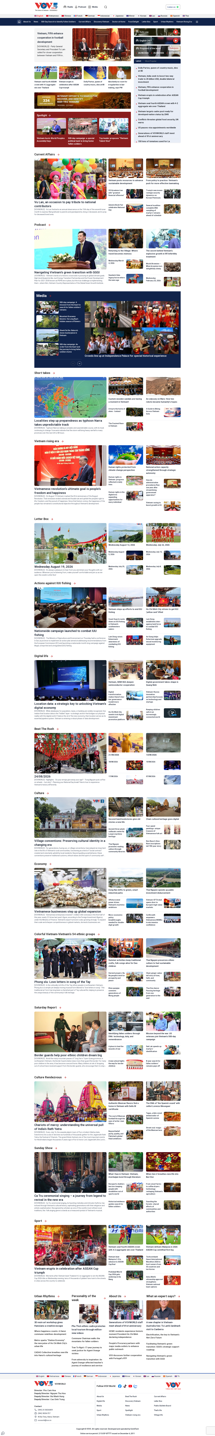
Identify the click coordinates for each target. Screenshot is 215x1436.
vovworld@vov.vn (44, 1420)
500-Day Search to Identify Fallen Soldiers (58, 22)
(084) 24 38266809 (45, 1410)
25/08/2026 (158, 53)
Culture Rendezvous (48, 1077)
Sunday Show (43, 1148)
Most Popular (151, 61)
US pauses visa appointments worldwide (157, 127)
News (36, 22)
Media (95, 7)
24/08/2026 (174, 53)
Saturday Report (45, 1007)
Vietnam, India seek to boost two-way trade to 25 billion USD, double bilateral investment (156, 79)
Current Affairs (85, 22)
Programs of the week (150, 48)
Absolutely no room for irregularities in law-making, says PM (68, 85)
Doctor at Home (118, 22)
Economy (40, 864)
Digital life (41, 656)
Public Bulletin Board (162, 1406)
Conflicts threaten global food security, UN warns (158, 121)
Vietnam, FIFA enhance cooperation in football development (156, 88)
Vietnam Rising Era (184, 22)
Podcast (82, 7)
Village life (158, 1415)
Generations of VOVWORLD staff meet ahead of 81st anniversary (119, 85)
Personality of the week (84, 1298)
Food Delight (133, 22)
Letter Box (146, 22)
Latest (138, 61)
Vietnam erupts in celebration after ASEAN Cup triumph (158, 96)
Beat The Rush (44, 729)
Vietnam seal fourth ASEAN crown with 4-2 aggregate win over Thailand (158, 105)
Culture (39, 793)
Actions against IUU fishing (52, 583)
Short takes (42, 373)
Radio (70, 7)
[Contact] (2, 1433)
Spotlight (42, 115)
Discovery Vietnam (101, 22)
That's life (158, 1410)
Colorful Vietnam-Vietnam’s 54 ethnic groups (64, 934)
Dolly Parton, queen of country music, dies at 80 (158, 69)
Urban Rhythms (167, 22)
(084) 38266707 (44, 1413)
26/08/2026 (143, 53)
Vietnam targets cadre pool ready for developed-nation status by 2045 (155, 113)
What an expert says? (160, 1296)
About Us (27, 22)
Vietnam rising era (46, 441)
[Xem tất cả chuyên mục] (197, 22)
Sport (155, 22)
